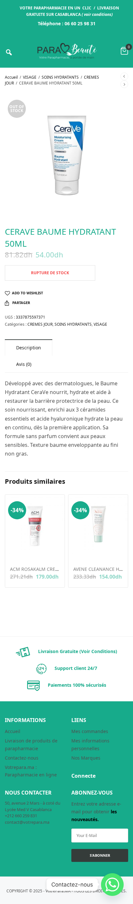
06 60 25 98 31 (80, 23)
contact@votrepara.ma (27, 822)
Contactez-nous (21, 758)
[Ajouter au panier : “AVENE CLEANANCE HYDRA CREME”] (77, 552)
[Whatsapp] (112, 884)
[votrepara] (66, 51)
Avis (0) (23, 364)
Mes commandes (89, 731)
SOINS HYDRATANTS (60, 77)
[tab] (28, 347)
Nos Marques (85, 758)
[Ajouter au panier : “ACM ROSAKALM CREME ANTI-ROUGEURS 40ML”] (14, 552)
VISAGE (29, 77)
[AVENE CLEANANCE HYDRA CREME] (98, 524)
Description (28, 348)
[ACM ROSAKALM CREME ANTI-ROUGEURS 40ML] (35, 524)
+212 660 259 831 (21, 816)
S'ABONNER (100, 855)
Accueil (11, 77)
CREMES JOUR (40, 324)
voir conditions (97, 14)
